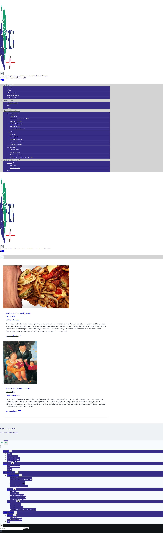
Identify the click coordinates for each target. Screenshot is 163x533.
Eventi (8, 170)
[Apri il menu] (2, 257)
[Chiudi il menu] (0, 446)
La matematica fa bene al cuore (17, 128)
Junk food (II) (10, 316)
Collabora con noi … (11, 92)
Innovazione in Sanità (9, 472)
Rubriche (9, 108)
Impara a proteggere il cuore (17, 141)
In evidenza (10, 515)
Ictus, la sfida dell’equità (15, 121)
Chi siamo (9, 87)
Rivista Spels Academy (12, 103)
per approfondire (13, 336)
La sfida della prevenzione (16, 123)
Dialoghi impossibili (14, 149)
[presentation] (56, 287)
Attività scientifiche (8, 512)
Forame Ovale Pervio (15, 168)
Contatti (9, 90)
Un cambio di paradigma (16, 144)
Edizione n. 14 (11, 313)
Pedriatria (20, 313)
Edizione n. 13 (11, 388)
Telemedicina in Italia (15, 126)
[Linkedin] (1, 81)
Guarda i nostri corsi (15, 152)
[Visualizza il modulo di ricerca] (2, 73)
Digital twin (13, 134)
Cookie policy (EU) (11, 97)
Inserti (8, 105)
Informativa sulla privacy (13, 95)
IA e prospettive (14, 136)
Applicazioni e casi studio (16, 139)
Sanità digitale (13, 116)
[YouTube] (3, 81)
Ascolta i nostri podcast (15, 154)
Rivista (28, 313)
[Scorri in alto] (2, 443)
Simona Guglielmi (13, 320)
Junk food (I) (10, 392)
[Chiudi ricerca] (1, 525)
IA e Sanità (10, 489)
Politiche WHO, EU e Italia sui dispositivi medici (21, 157)
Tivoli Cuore (13, 165)
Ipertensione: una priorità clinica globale (19, 118)
